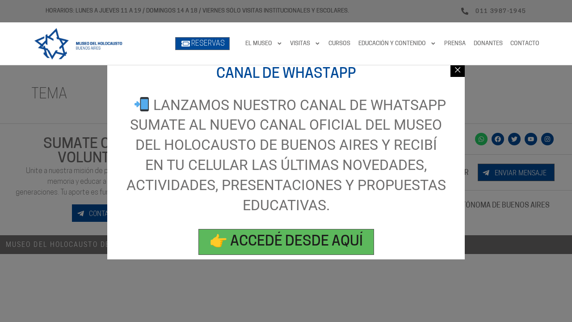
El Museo (258, 44)
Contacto (524, 44)
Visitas (300, 44)
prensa (455, 44)
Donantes (488, 44)
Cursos (339, 44)
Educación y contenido (392, 44)
